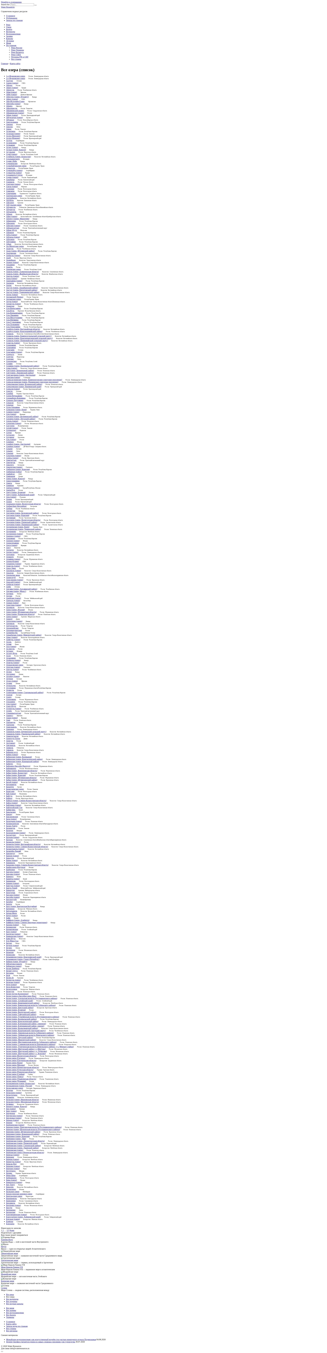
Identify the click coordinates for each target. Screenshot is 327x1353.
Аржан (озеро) (12, 603)
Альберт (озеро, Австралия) (18, 444)
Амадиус (10, 465)
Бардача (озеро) (12, 872)
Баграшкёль (11, 784)
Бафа (8, 918)
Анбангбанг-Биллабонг (16, 506)
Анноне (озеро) (13, 541)
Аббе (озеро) (11, 94)
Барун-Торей (11, 888)
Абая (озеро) (11, 92)
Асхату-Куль (11, 653)
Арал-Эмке (11, 568)
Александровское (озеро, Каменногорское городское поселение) (34, 380)
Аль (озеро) (11, 439)
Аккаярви (10, 265)
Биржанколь (11, 1198)
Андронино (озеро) (14, 534)
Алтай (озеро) (12, 428)
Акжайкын (11, 260)
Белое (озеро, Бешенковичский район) (22, 1003)
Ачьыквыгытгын (13, 713)
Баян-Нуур (10, 938)
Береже (9, 1122)
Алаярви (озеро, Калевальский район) (22, 366)
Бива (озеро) (11, 1180)
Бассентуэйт (11, 899)
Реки (8, 25)
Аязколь (9, 748)
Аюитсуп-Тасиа (13, 738)
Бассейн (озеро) (13, 897)
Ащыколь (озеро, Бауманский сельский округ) (26, 731)
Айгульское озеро (13, 205)
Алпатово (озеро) (13, 423)
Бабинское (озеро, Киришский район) (22, 761)
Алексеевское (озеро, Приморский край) (23, 386)
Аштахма (10, 725)
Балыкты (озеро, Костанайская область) (23, 844)
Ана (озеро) (11, 497)
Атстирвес (10, 674)
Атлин (9, 672)
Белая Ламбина (12, 968)
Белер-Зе (10, 978)
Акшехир (10, 306)
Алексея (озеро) (13, 389)
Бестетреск (11, 1171)
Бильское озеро (12, 1191)
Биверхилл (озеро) (14, 1182)
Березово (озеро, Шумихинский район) (23, 1132)
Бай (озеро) (11, 794)
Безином (10, 952)
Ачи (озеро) (11, 704)
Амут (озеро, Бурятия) (15, 492)
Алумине (10, 437)
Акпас (9, 285)
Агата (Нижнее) (13, 138)
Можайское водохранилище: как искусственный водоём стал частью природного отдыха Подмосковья (51, 1339)
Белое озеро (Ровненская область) (20, 1072)
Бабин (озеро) (12, 754)
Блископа (10, 1224)
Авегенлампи (12, 122)
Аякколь (9, 750)
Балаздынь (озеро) (14, 821)
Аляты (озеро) (12, 458)
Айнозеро (10, 223)
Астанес (9, 651)
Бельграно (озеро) (14, 1093)
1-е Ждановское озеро (15, 76)
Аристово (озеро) (13, 605)
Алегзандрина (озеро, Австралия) (20, 375)
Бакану (9, 814)
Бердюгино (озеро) (14, 1116)
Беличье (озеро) (13, 982)
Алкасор (10, 403)
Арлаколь (10, 607)
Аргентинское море (9, 1260)
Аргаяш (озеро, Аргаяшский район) (21, 589)
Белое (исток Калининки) (17, 994)
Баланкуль (10, 828)
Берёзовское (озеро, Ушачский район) (22, 1148)
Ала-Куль (10, 311)
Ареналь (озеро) (13, 600)
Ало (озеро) (11, 414)
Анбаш (9, 508)
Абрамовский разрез (15, 111)
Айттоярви (11, 242)
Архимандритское (14, 630)
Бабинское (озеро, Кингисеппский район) (24, 759)
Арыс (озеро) (11, 637)
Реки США (16, 55)
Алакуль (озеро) (13, 343)
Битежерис (11, 1210)
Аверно (9, 124)
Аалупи (9, 81)
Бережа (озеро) (12, 1120)
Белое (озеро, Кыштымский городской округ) (26, 1030)
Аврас (8, 129)
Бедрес (9, 948)
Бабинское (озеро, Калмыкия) (19, 757)
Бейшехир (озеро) (13, 966)
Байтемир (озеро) (13, 805)
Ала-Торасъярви (13, 327)
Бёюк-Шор (10, 1175)
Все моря (10, 1308)
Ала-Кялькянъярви (14, 313)
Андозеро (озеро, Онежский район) (21, 522)
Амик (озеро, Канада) (15, 478)
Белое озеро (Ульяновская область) (21, 1079)
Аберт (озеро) (12, 99)
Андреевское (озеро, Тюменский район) (23, 529)
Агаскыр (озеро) (13, 134)
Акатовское (11, 253)
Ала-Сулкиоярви (13, 322)
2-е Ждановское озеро (15, 78)
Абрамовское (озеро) (15, 113)
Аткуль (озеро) (12, 669)
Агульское (10, 152)
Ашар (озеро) (12, 718)
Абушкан (10, 120)
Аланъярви (11, 347)
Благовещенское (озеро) (16, 1214)
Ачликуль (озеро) (13, 708)
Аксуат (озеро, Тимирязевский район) (22, 292)
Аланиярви (11, 345)
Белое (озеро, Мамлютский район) (21, 1040)
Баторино (10, 909)
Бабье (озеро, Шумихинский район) (21, 780)
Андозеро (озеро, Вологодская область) (23, 520)
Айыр (8, 244)
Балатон (9, 830)
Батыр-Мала (11, 913)
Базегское (10, 791)
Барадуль (10, 858)
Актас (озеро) (12, 294)
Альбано (10, 442)
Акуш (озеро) (12, 301)
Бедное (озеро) (12, 945)
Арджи (9, 596)
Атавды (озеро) (12, 662)
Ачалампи (10, 702)
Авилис (9, 127)
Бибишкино (11, 1178)
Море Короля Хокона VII (12, 1267)
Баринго (9, 876)
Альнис (9, 451)
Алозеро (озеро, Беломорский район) (22, 416)
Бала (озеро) (11, 819)
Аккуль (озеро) (12, 276)
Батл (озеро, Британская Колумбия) (21, 906)
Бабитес (9, 764)
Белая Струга (12, 971)
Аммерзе (10, 485)
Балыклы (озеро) (13, 842)
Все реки (10, 1294)
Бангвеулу (10, 853)
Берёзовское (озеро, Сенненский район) (23, 1145)
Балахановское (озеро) (15, 833)
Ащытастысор (12, 736)
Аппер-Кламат (12, 561)
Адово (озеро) (12, 177)
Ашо (8, 720)
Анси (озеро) (11, 545)
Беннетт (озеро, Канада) (16, 1106)
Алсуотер (10, 426)
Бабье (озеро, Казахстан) (16, 773)
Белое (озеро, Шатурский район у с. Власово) (26, 1053)
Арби (8, 587)
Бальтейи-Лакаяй (13, 851)
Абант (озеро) (12, 88)
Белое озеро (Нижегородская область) (22, 1067)
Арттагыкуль (11, 626)
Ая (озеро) (10, 743)
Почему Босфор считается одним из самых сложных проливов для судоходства (40, 1342)
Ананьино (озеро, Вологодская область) (23, 504)
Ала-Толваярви (12, 324)
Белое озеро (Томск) (15, 1076)
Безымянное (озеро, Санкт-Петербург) (22, 959)
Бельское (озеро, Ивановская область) (22, 1099)
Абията (9, 106)
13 (8, 1230)
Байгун (9, 796)
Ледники (10, 41)
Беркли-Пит (11, 1164)
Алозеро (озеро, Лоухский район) (20, 419)
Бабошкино (11, 768)
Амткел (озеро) (12, 488)
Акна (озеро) (11, 278)
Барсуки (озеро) (13, 886)
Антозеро (10, 554)
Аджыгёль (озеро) (14, 173)
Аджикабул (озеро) (14, 170)
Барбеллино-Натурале (15, 867)
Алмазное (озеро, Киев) (16, 409)
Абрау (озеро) (12, 115)
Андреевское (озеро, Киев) (17, 527)
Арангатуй (11, 577)
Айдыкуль (10, 209)
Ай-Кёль (10, 200)
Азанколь (10, 182)
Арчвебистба (11, 633)
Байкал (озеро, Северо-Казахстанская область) (26, 800)
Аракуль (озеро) (13, 566)
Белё (8, 975)
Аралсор (10, 573)
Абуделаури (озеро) (14, 117)
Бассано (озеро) (13, 895)
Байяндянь (10, 810)
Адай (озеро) (11, 154)
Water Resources (8, 7)
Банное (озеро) (12, 856)
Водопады (10, 32)
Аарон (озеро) (12, 83)
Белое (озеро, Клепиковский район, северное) (26, 1024)
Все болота (11, 1315)
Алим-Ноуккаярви (14, 396)
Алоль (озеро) (12, 421)
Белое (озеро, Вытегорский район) (21, 1012)
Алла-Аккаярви (13, 407)
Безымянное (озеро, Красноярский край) (23, 957)
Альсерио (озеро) (13, 455)
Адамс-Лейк (11, 161)
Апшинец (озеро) (13, 564)
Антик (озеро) (12, 552)
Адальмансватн (13, 159)
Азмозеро (10, 191)
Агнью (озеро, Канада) (16, 150)
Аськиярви (11, 658)
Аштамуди (10, 722)
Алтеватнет (11, 430)
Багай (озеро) (12, 782)
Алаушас (10, 359)
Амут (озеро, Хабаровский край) (20, 495)
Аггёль (9, 140)
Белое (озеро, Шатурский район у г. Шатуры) (25, 1049)
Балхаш (9, 840)
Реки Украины (17, 50)
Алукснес (10, 435)
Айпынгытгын (12, 228)
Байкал (9, 798)
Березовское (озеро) (14, 1150)
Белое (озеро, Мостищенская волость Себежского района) (31, 1042)
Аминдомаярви (13, 481)
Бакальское (11, 812)
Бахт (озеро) (11, 932)
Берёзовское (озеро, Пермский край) (22, 1143)
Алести (9, 391)
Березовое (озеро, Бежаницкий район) (22, 1134)
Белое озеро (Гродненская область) (21, 1060)
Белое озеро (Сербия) (15, 1074)
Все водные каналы (14, 1304)
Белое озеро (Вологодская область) (21, 1056)
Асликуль (10, 649)
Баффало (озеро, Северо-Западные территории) (26, 922)
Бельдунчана (11, 1095)
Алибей (9, 393)
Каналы (9, 38)
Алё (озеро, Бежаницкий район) (20, 370)
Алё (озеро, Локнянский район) (20, 373)
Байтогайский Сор (14, 807)
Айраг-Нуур (11, 230)
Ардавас (9, 593)
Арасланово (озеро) (14, 580)
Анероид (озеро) (13, 536)
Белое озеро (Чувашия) (16, 1081)
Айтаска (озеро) (13, 237)
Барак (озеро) (12, 860)
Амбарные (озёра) (14, 472)
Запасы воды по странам (17, 1326)
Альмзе (9, 449)
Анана (9, 501)
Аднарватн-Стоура (14, 175)
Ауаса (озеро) (12, 681)
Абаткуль (10, 90)
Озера (8, 27)
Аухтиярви (11, 688)
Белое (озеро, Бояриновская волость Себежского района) (31, 1005)
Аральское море (13, 575)
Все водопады (12, 1299)
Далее (11, 1230)
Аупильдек (11, 685)
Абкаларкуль (11, 108)
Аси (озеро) (11, 646)
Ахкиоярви (11, 699)
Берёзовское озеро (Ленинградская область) (25, 1152)
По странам (11, 45)
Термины (10, 1317)
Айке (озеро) (11, 216)
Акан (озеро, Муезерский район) (20, 251)
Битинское (10, 1212)
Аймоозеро (11, 221)
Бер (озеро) (11, 1109)
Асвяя (8, 644)
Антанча (10, 550)
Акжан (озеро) (12, 262)
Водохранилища (13, 34)
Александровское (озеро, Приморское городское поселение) (32, 382)
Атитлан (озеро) (13, 667)
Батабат (9, 902)
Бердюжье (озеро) (13, 1118)
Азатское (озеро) (13, 184)
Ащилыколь (11, 727)
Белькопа (10, 1097)
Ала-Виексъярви (13, 308)
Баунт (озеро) (12, 915)
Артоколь (10, 623)
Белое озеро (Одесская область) (19, 1070)
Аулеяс (9, 683)
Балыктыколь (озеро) (15, 849)
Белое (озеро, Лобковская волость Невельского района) (30, 1035)
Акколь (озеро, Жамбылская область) (22, 274)
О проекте (10, 16)
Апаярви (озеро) (13, 559)
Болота (9, 29)
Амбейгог (10, 474)
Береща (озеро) (12, 1159)
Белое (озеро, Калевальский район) (21, 1019)
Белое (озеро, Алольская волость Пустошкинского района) (31, 998)
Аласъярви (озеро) (14, 352)
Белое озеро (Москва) (15, 1065)
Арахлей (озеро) (13, 582)
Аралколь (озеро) (13, 570)
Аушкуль (10, 690)
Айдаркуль (11, 207)
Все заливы (11, 1310)
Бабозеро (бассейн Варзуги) (18, 766)
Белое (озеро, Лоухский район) (19, 1037)
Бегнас (9, 943)
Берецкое (10, 1157)
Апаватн (10, 557)
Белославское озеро (14, 1088)
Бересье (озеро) (12, 1155)
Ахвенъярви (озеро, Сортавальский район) (24, 692)
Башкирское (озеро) (14, 936)
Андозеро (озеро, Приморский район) (22, 524)
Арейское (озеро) (13, 598)
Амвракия (10, 476)
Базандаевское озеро (15, 789)
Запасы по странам (14, 20)
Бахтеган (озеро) (13, 934)
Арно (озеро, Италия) (15, 610)
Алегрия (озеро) (13, 377)
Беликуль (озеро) (13, 980)
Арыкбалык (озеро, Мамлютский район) (23, 635)
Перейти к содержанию (11, 2)
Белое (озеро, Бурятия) (16, 1010)
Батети (9, 904)
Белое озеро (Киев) (14, 1063)
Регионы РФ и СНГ (19, 57)
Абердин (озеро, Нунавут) (17, 97)
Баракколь (10, 863)
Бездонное (10, 950)
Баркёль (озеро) (13, 879)
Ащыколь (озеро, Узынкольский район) (23, 734)
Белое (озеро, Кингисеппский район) (22, 1021)
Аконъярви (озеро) (14, 281)
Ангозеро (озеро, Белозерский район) (22, 513)
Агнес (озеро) (12, 147)
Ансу (8, 547)
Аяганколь (10, 745)
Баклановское (12, 817)
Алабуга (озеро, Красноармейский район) (24, 331)
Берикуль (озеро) (13, 1162)
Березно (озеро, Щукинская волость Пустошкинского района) (33, 1129)
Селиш (4, 1288)
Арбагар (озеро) (13, 584)
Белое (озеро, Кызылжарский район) (22, 1028)
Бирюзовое (11, 1201)
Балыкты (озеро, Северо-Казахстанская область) (27, 846)
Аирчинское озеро (14, 196)
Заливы (9, 36)
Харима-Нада (7, 1240)
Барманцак (11, 881)
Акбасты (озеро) (13, 255)
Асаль (8, 642)
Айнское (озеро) (13, 225)
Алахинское (11, 361)
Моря (8, 43)
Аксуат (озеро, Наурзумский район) (21, 290)
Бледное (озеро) (13, 1219)
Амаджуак (10, 462)
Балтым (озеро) (12, 837)
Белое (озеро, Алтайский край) (19, 1001)
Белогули (10, 991)
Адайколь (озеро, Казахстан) (18, 157)
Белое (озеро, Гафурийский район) (21, 1014)
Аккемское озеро (13, 269)
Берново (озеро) (13, 1166)
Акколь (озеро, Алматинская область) (22, 271)
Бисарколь (10, 1203)
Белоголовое (11, 989)
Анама (9, 499)
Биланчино (11, 1189)
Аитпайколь (11, 198)
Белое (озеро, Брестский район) (19, 1007)
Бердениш (10, 1113)
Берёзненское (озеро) (15, 1125)
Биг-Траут (10, 1185)
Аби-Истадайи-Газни (15, 101)
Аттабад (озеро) (13, 676)
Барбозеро (10, 869)
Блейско (9, 1221)
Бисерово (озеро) (13, 1205)
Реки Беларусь (17, 52)
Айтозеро (10, 239)
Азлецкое (10, 189)
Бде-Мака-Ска (12, 941)
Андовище (10, 518)
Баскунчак (10, 892)
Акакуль (9, 248)
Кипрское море (7, 1281)
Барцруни (10, 890)
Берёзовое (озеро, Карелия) (18, 1136)
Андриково (11, 531)
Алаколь (9, 334)
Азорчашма (11, 193)
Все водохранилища (15, 1313)
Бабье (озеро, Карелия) (16, 775)
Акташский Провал (14, 297)
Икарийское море (8, 1274)
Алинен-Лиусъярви (14, 400)
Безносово (10, 955)
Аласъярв (10, 350)
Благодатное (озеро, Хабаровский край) (23, 1217)
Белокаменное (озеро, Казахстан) (20, 1083)
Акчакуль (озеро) (13, 304)
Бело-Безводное (13, 987)
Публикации (11, 18)
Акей (8, 258)
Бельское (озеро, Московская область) (22, 1102)
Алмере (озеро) (12, 412)
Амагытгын (11, 460)
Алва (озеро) (11, 368)
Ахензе (9, 695)
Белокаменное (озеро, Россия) (19, 1086)
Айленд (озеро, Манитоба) (17, 219)
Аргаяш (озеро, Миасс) (16, 591)
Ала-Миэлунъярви (14, 317)
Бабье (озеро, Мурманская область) (21, 777)
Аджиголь (10, 168)
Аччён (9, 711)
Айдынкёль (11, 212)
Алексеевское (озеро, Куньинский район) (24, 384)
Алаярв (9, 363)
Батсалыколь (11, 911)
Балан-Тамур (11, 826)
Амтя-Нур (10, 490)
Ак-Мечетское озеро (15, 246)
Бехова (9, 1173)
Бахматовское (12, 929)
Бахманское (11, 927)
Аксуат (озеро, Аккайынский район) (22, 288)
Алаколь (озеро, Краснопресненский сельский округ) (29, 338)
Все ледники (11, 1301)
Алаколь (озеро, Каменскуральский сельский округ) (28, 336)
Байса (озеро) (12, 803)
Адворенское (11, 163)
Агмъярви (10, 145)
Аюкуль (9, 741)
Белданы (10, 973)
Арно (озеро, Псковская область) (20, 614)
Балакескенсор (12, 823)
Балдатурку (11, 835)
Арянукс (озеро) (13, 639)
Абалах (9, 85)
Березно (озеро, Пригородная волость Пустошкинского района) (34, 1127)
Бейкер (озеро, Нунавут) (16, 961)
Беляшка (10, 1104)
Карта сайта (11, 1324)
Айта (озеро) (11, 235)
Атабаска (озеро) (13, 660)
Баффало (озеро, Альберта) (17, 920)
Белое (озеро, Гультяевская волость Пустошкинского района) (32, 1017)
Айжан (9, 214)
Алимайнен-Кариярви (16, 398)
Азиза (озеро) (12, 186)
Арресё (9, 619)
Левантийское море (9, 1253)
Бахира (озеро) (12, 925)
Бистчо (9, 1208)
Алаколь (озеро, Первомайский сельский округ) (27, 340)
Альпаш (9, 453)
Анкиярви (10, 538)
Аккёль (9, 267)
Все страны (16, 59)
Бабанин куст (12, 752)
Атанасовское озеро (14, 665)
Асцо (8, 656)
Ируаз (3, 1246)
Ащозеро (10, 729)
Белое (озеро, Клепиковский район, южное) (25, 1026)
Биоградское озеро (14, 1196)
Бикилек (10, 1187)
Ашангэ (9, 715)
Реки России (16, 48)
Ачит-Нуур (11, 706)
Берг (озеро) (11, 1111)
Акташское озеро (13, 299)
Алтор (9, 432)
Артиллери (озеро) (14, 621)
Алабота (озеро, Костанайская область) (23, 329)
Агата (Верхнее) (13, 136)
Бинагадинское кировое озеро (19, 1194)
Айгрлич (10, 202)
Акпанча (10, 283)
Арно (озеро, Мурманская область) (21, 612)
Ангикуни (10, 511)
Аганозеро (10, 131)
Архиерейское (12, 628)
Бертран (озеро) (13, 1168)
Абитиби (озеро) (13, 104)
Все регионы (11, 1331)
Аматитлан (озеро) (14, 467)
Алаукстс (10, 354)
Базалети (10, 787)
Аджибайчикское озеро (16, 166)
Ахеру (9, 697)
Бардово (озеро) (13, 874)
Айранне (10, 232)
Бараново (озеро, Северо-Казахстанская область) (27, 865)
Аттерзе (9, 679)
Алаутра (9, 357)
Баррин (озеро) (12, 883)
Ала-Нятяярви (12, 320)
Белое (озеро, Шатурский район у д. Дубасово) (26, 1051)
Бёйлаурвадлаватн (14, 964)
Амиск (9, 483)
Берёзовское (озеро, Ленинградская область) (25, 1141)
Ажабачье (10, 180)
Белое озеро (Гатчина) (15, 1058)
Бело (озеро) (11, 984)
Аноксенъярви (12, 543)
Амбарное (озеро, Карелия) (18, 469)
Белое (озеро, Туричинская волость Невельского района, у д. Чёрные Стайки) (40, 1047)
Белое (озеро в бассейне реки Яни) (21, 996)
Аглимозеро (11, 143)
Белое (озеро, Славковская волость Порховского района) (30, 1044)
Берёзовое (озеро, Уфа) (16, 1139)
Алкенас (10, 405)
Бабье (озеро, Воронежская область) (21, 771)
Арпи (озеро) (11, 616)
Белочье (9, 1090)
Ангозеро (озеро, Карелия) (17, 515)
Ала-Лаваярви (12, 315)
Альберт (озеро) (13, 446)
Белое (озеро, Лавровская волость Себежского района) (30, 1033)
